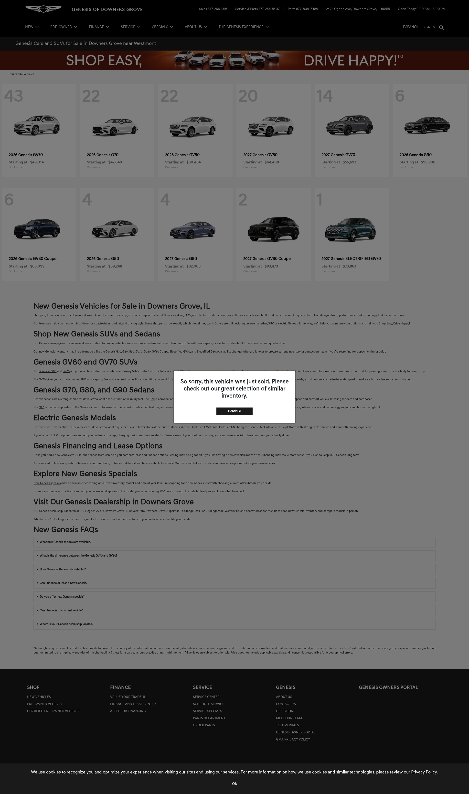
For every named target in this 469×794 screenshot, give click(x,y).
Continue (234, 411)
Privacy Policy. (424, 772)
